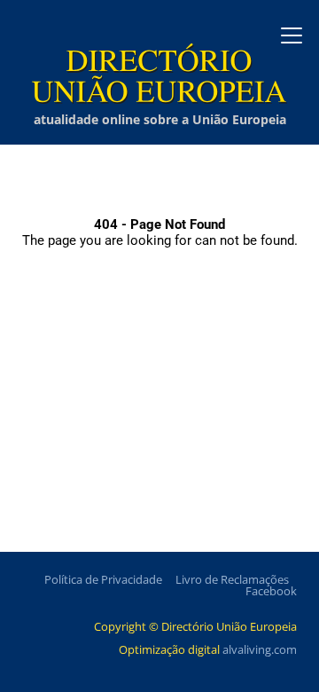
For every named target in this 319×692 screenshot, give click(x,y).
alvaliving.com (259, 649)
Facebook (271, 591)
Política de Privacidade (103, 579)
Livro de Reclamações (232, 579)
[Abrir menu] (291, 35)
